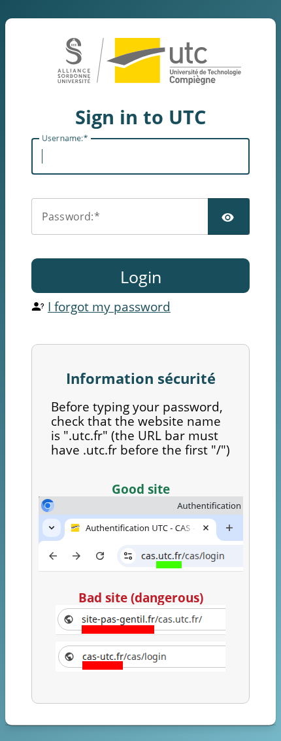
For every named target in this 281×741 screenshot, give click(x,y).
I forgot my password (109, 306)
